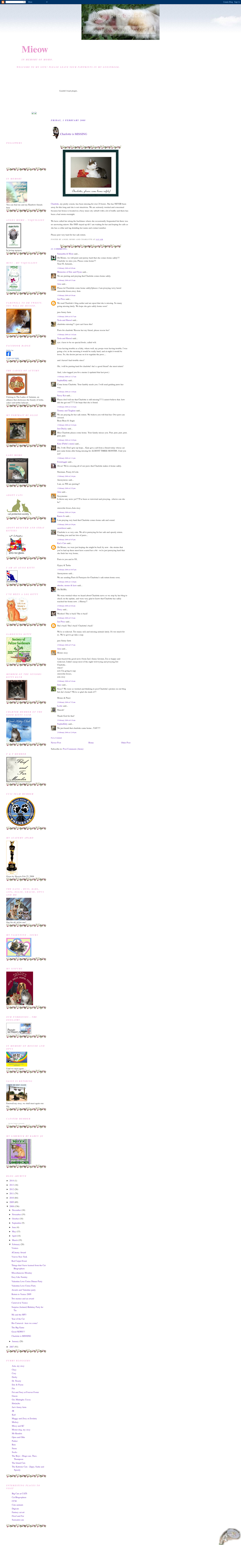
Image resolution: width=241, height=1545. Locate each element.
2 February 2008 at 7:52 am (66, 702)
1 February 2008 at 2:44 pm (66, 476)
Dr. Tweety (16, 1380)
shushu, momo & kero (67, 585)
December (16, 1210)
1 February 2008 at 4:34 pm (66, 512)
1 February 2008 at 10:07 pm (66, 569)
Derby (14, 1377)
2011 (12, 1193)
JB (13, 1410)
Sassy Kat (61, 395)
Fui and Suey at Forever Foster (25, 1392)
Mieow (35, 49)
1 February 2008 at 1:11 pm (66, 458)
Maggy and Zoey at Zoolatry (24, 1418)
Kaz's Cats (61, 543)
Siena (14, 1448)
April (14, 1235)
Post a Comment (56, 738)
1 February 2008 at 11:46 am (66, 391)
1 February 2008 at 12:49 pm (66, 440)
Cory (14, 1373)
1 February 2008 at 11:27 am (66, 376)
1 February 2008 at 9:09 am (66, 268)
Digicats (15, 1508)
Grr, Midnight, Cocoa (21, 1399)
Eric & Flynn (17, 1384)
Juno (59, 684)
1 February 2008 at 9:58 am (66, 295)
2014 (12, 1180)
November (16, 1214)
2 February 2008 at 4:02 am (66, 606)
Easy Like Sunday (19, 1277)
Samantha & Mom (65, 253)
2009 (12, 1202)
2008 (12, 1206)
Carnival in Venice (20, 1302)
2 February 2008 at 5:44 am (66, 681)
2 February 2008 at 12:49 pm (66, 732)
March (15, 1240)
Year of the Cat (18, 1318)
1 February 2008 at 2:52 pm (66, 488)
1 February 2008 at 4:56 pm (66, 524)
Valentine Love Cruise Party (24, 1285)
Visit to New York (19, 1256)
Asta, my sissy (18, 1365)
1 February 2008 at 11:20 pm (66, 582)
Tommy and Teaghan (66, 410)
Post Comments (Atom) (73, 748)
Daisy (59, 609)
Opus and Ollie (18, 1437)
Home (91, 742)
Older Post (125, 742)
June (14, 1227)
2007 (12, 1346)
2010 (12, 1197)
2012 (12, 1189)
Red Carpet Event (19, 1260)
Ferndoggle (62, 461)
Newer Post (56, 742)
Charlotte (55, 203)
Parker (15, 1440)
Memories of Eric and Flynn (69, 271)
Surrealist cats (18, 1519)
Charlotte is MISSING (73, 134)
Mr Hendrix (17, 1433)
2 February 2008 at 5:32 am (66, 618)
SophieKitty (62, 380)
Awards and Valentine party (24, 1289)
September (17, 1222)
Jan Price (61, 299)
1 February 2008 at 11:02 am (66, 334)
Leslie (59, 705)
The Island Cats (18, 1462)
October (16, 1218)
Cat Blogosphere (19, 1497)
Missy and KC (18, 1425)
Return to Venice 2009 (21, 1294)
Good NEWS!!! (18, 1331)
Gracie (15, 1395)
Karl (14, 1414)
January (15, 1341)
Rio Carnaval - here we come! (25, 1323)
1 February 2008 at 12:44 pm (66, 425)
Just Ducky (62, 428)
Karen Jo (61, 516)
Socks (14, 1452)
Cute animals (17, 1504)
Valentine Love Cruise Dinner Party (27, 1281)
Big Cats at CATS (19, 1493)
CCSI (14, 1501)
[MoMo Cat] (8, 355)
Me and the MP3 (19, 1314)
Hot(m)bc (16, 1403)
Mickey (15, 1422)
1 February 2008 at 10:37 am (66, 316)
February (16, 1244)
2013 (12, 1184)
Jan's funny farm (19, 1407)
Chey (14, 1369)
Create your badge (12, 358)
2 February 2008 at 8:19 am (66, 720)
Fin (13, 1388)
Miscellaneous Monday (22, 1272)
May (14, 1231)
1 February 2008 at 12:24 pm (66, 407)
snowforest (61, 528)
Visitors (15, 1248)
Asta (59, 283)
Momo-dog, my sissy (21, 1429)
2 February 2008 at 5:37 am (66, 645)
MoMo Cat (9, 350)
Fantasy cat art (18, 1512)
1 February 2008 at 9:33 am (66, 280)
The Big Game (18, 1327)
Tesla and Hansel (64, 320)
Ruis (14, 1444)
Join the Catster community (16, 1123)
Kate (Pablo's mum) (65, 443)
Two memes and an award (23, 1298)
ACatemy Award (19, 1252)
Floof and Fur (18, 1516)
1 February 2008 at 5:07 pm (66, 539)
